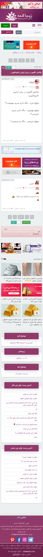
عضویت (5, 25)
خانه (39, 25)
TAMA (31, 82)
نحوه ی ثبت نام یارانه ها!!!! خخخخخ (21, 343)
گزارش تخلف (6, 140)
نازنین (32, 183)
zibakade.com (29, 551)
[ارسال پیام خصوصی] (38, 87)
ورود (14, 25)
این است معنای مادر (21, 374)
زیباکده (39, 52)
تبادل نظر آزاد (30, 52)
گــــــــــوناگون (18, 52)
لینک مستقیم (19, 140)
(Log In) (36, 234)
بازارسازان (16, 554)
